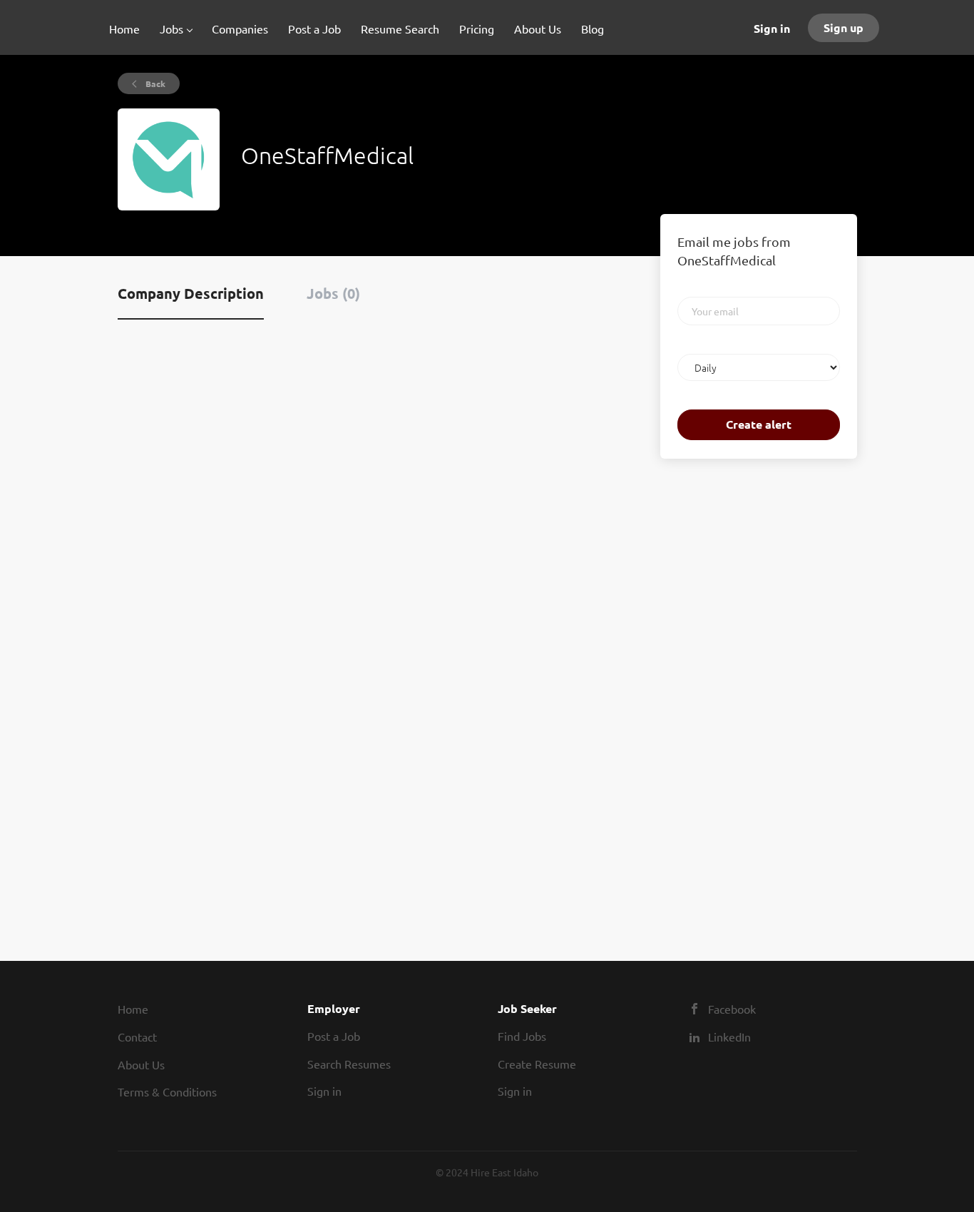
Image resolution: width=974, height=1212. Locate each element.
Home (133, 1009)
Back (154, 83)
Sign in (772, 28)
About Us (141, 1064)
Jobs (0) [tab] (333, 293)
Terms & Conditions (167, 1091)
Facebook (732, 1009)
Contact (137, 1036)
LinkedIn (729, 1036)
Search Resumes (349, 1063)
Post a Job (333, 1036)
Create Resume (537, 1063)
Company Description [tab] (191, 293)
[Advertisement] (703, 694)
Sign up (843, 27)
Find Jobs (522, 1036)
